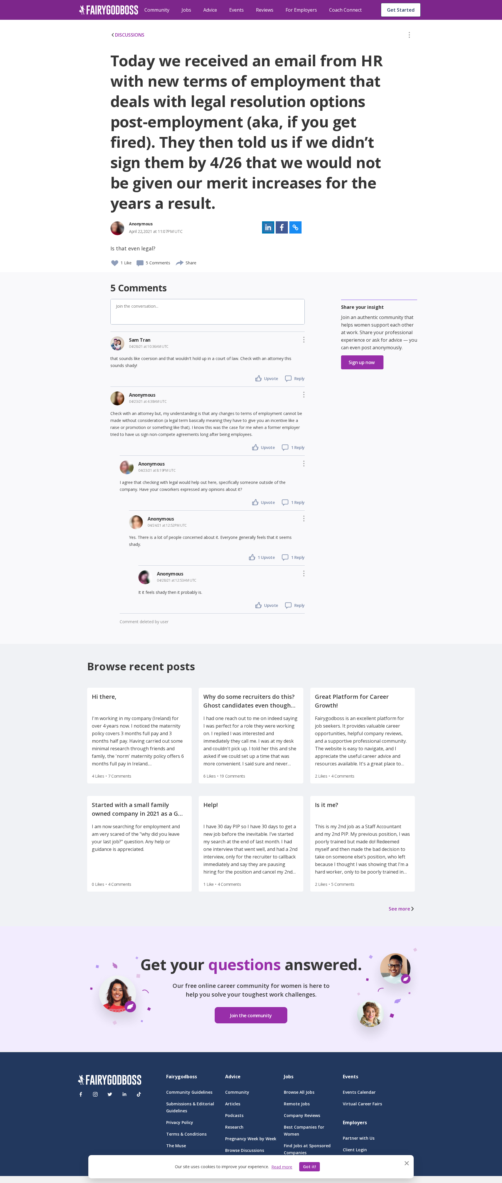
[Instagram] (95, 1094)
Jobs (186, 10)
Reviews (264, 10)
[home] (108, 10)
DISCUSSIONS (129, 35)
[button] (409, 36)
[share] (180, 262)
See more (399, 909)
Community (156, 10)
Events (236, 10)
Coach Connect (345, 10)
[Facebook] (81, 1094)
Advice (210, 10)
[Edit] (409, 36)
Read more (281, 1167)
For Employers (301, 10)
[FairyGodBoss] (109, 1081)
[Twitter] (110, 1094)
